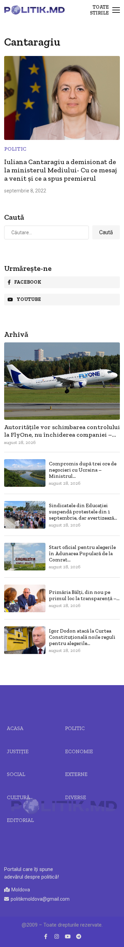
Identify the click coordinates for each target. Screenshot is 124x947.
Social (16, 774)
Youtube (29, 299)
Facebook (27, 282)
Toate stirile (99, 10)
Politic (15, 148)
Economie (79, 751)
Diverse (75, 797)
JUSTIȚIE (18, 751)
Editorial (20, 820)
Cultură (18, 797)
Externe (76, 774)
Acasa (15, 728)
